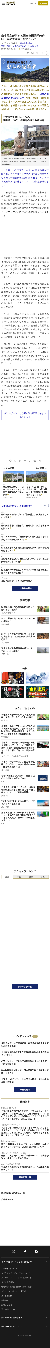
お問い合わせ (6, 1304)
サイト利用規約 (7, 1282)
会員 (43, 876)
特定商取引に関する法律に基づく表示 (16, 1286)
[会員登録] (43, 3)
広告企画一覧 (7, 1199)
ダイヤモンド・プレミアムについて (15, 1273)
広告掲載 (4, 1300)
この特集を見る (25, 588)
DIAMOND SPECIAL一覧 (13, 1192)
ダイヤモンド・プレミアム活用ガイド (16, 1277)
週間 (31, 876)
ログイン (32, 3)
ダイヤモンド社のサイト (11, 1317)
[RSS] (36, 1252)
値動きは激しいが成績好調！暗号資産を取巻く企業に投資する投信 (25, 1044)
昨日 (19, 876)
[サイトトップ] (11, 3)
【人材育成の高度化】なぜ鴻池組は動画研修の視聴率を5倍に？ (25, 1053)
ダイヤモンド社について (11, 1326)
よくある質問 (6, 1295)
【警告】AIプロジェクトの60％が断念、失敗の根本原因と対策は (25, 1080)
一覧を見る (25, 1089)
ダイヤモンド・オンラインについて (16, 1261)
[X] (13, 1252)
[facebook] (25, 1252)
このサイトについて (9, 1268)
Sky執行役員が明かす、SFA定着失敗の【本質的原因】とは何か (25, 1071)
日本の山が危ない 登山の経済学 (25, 46)
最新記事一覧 (25, 1177)
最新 (7, 876)
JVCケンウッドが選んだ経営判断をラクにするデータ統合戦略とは (25, 1062)
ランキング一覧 (25, 986)
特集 (3, 46)
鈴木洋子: (26, 43)
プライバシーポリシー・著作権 (13, 1291)
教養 (9, 46)
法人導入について (8, 1309)
